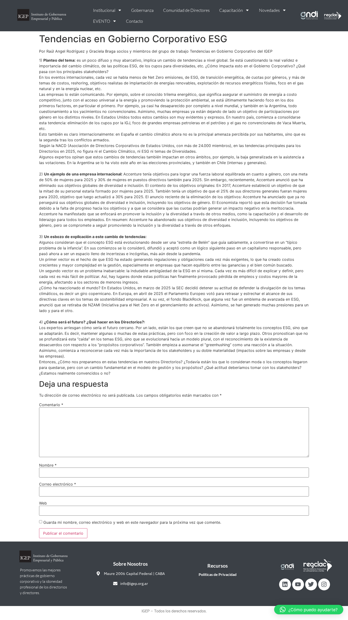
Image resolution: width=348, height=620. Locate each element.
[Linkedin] (285, 584)
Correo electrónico (57, 484)
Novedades (269, 10)
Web (43, 503)
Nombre (48, 465)
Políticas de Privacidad (217, 574)
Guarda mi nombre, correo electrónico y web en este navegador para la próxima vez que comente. (132, 522)
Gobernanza (142, 10)
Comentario (51, 405)
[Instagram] (324, 584)
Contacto (134, 21)
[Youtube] (298, 584)
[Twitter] (311, 584)
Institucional (104, 10)
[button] (308, 609)
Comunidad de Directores (186, 10)
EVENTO (101, 21)
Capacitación (231, 10)
